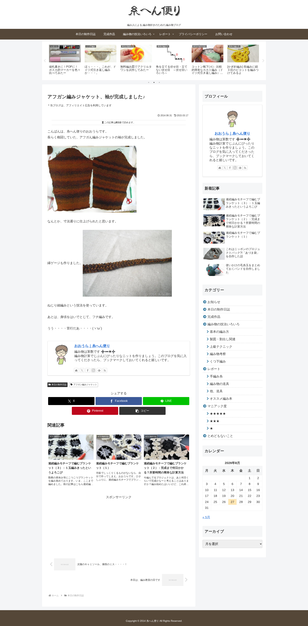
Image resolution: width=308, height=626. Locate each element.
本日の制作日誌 (59, 384)
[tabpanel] (65, 60)
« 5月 (206, 517)
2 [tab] (154, 82)
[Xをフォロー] (82, 370)
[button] (142, 411)
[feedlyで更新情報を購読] (99, 370)
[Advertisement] (118, 525)
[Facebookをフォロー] (87, 370)
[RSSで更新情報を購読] (104, 370)
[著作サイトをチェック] (76, 370)
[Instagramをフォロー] (93, 370)
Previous (45, 60)
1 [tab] (148, 82)
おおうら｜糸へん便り (92, 346)
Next (263, 60)
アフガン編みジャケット (85, 384)
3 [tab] (159, 82)
